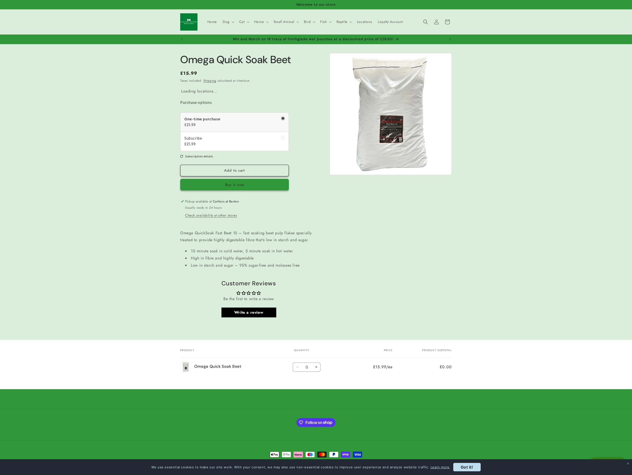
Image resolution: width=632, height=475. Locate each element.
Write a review (248, 312)
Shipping (209, 80)
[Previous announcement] (182, 39)
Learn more (440, 467)
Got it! (467, 467)
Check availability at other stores (211, 215)
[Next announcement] (450, 39)
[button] (228, 22)
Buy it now (234, 184)
